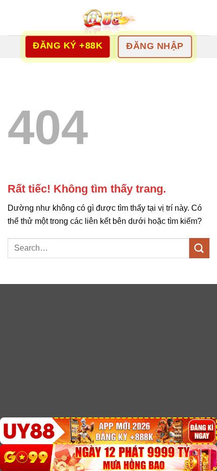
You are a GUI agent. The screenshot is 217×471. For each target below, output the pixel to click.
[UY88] (108, 430)
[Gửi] (199, 248)
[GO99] (108, 457)
